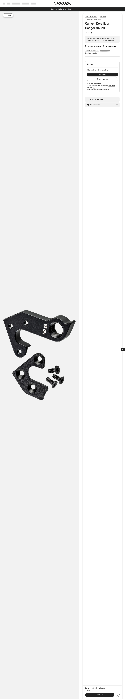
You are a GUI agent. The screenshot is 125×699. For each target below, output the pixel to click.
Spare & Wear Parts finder (93, 19)
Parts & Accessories (91, 17)
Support (33, 3)
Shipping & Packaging (102, 89)
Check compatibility (91, 53)
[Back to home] (62, 3)
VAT (94, 87)
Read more (111, 86)
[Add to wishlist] (118, 695)
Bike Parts (103, 17)
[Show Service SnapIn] (123, 349)
